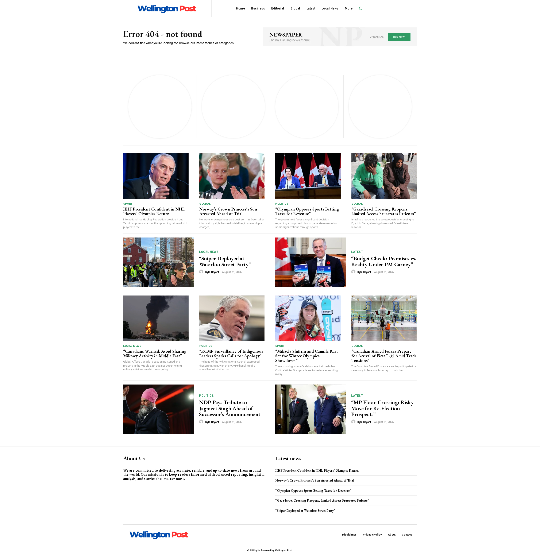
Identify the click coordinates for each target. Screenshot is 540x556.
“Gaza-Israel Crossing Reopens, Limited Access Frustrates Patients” (383, 211)
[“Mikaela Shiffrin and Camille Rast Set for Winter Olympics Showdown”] (308, 318)
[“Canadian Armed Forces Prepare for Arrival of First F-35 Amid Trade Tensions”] (384, 318)
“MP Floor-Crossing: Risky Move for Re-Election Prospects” (382, 408)
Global (205, 203)
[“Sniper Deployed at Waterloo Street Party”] (158, 262)
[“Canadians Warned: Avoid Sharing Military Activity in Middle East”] (156, 318)
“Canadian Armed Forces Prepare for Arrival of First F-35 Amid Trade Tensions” (384, 355)
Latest (357, 251)
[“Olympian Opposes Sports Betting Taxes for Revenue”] (308, 176)
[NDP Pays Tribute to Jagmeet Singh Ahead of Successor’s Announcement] (158, 409)
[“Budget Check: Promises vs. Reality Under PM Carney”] (310, 262)
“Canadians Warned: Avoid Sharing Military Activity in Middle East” (154, 353)
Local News (209, 251)
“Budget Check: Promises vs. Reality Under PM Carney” (383, 261)
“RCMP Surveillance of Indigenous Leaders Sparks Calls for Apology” (231, 353)
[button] (361, 8)
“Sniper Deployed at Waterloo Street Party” (225, 261)
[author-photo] (202, 272)
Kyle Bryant (212, 272)
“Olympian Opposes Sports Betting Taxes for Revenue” (307, 211)
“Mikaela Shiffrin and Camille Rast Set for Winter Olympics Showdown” (306, 355)
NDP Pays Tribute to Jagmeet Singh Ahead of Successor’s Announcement (229, 408)
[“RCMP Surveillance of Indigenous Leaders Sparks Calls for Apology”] (232, 318)
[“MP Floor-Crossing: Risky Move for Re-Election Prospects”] (310, 409)
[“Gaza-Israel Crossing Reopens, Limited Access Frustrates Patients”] (384, 176)
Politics (281, 203)
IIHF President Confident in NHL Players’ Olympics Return (154, 211)
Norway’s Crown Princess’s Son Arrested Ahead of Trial (228, 211)
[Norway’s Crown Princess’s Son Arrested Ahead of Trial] (232, 176)
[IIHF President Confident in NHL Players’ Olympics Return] (156, 176)
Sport (128, 203)
